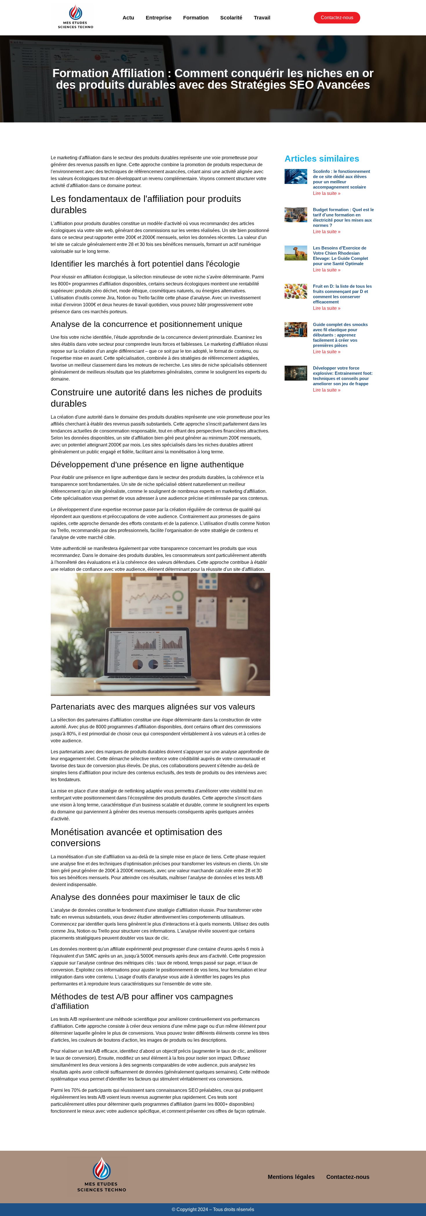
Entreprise (159, 18)
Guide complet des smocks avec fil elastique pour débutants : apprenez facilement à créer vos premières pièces (340, 335)
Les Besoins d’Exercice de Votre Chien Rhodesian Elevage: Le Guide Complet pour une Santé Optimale (340, 255)
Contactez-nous (347, 1177)
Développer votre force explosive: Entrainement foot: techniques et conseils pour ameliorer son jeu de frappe (343, 375)
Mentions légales (291, 1177)
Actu (128, 18)
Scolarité (231, 18)
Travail (262, 18)
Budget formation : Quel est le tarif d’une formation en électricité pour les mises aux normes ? (343, 217)
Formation (196, 18)
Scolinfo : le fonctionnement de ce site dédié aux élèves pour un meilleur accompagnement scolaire (341, 179)
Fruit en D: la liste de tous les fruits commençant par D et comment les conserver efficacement (342, 294)
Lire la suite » (327, 193)
